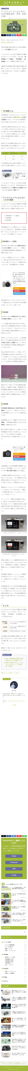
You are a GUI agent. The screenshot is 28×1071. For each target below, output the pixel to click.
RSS (14, 869)
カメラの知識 (14, 942)
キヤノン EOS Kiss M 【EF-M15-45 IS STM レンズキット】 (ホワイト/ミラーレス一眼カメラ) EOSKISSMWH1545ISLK (19, 278)
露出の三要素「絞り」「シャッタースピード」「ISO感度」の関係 (14, 664)
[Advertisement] (14, 92)
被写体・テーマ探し (15, 957)
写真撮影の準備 (15, 961)
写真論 (14, 977)
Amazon (16, 288)
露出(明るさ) (18, 117)
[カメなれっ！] (14, 4)
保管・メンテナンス (15, 950)
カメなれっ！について (8, 1067)
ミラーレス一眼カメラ (15, 672)
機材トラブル (15, 948)
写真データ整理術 (15, 973)
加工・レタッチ (15, 964)
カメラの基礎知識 (5, 8)
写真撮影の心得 (15, 959)
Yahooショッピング (19, 294)
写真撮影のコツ (15, 962)
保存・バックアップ (15, 971)
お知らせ (14, 981)
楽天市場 (16, 291)
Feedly (14, 875)
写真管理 (14, 968)
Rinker (20, 284)
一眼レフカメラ (5, 672)
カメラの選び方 (15, 946)
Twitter (14, 856)
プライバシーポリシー (19, 1067)
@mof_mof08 (6, 42)
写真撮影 (14, 954)
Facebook (14, 862)
